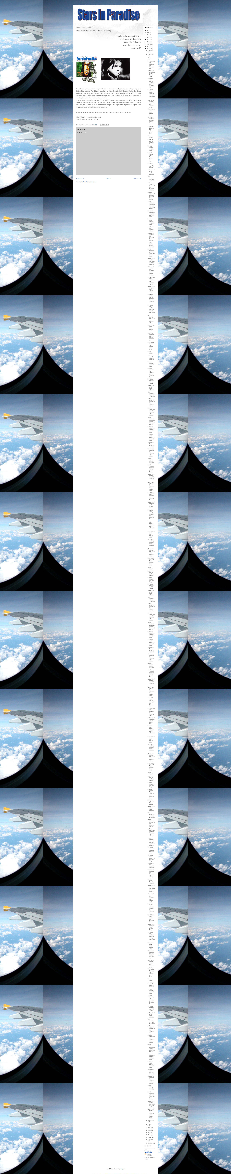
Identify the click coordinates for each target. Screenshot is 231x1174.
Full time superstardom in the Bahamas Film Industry (151, 196)
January (150, 1143)
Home (108, 178)
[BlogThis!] (103, 125)
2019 (148, 35)
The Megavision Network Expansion (151, 178)
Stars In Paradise (149, 1155)
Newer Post (80, 178)
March (150, 1137)
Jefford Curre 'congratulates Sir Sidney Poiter (151, 73)
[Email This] (101, 125)
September (151, 1120)
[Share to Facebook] (106, 125)
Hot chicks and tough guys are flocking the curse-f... (151, 121)
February (150, 1139)
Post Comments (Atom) (89, 182)
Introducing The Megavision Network (151, 229)
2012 (148, 1146)
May (149, 1132)
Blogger (122, 1168)
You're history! (150, 136)
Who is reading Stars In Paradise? (151, 245)
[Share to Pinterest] (108, 125)
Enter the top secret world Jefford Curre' (151, 112)
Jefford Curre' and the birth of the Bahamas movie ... (151, 261)
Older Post (137, 178)
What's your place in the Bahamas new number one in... (151, 271)
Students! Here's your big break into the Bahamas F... (151, 83)
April (149, 1134)
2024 (148, 30)
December (150, 50)
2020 (148, 32)
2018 (148, 37)
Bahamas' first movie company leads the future (151, 213)
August (150, 1124)
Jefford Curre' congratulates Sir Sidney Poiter (151, 289)
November (150, 54)
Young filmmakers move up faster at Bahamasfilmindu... (151, 205)
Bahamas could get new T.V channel (151, 586)
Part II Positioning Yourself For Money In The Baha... (151, 253)
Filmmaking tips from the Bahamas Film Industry (151, 237)
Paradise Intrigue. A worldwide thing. (151, 148)
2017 (148, 39)
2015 (148, 44)
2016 (148, 41)
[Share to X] (105, 125)
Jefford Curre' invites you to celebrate (151, 172)
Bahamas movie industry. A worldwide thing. (151, 221)
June (149, 1130)
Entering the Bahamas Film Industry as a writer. (151, 130)
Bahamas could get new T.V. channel (151, 165)
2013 (148, 48)
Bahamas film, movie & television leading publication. (151, 94)
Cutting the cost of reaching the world (151, 142)
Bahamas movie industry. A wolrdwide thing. (151, 642)
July (149, 1128)
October (150, 58)
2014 (148, 46)
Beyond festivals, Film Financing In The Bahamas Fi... (151, 157)
